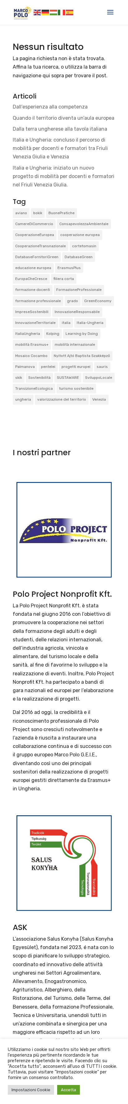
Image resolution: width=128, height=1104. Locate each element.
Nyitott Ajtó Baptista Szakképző (82, 356)
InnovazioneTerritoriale (35, 323)
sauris (102, 366)
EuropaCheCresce (31, 279)
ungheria (23, 399)
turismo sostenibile (76, 388)
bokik (37, 213)
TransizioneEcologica (34, 388)
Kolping (52, 333)
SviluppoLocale (98, 377)
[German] (46, 12)
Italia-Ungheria (90, 323)
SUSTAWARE (68, 377)
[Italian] (62, 12)
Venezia (99, 399)
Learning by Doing (82, 333)
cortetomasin (84, 246)
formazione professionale (38, 301)
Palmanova (25, 366)
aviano (21, 213)
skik (18, 377)
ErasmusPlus (69, 268)
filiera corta (63, 279)
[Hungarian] (54, 12)
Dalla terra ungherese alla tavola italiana (60, 129)
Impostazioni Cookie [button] (30, 1089)
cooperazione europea (80, 235)
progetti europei (76, 366)
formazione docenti (32, 289)
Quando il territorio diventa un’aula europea (63, 118)
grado (72, 301)
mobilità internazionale (75, 344)
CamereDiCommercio (34, 224)
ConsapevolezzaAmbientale (83, 224)
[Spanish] (70, 12)
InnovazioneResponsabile (77, 312)
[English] (38, 12)
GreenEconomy (98, 301)
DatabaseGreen (79, 257)
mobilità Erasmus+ (31, 344)
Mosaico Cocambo (31, 356)
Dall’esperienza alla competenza (50, 107)
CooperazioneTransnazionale (40, 246)
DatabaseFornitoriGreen (36, 257)
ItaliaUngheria (27, 333)
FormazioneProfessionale (79, 289)
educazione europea (33, 268)
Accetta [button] (68, 1089)
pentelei (48, 366)
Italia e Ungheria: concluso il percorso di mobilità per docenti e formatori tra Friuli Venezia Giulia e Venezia (60, 148)
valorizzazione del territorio (61, 399)
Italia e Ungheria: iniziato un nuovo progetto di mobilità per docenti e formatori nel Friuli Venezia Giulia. (63, 176)
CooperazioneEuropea (34, 235)
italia (66, 323)
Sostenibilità (39, 377)
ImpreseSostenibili (31, 312)
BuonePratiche (61, 213)
